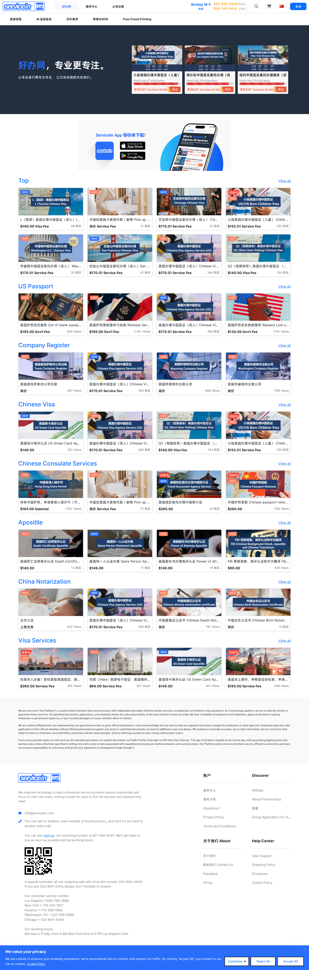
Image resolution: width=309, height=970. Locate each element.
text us (49, 835)
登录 (298, 6)
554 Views (74, 331)
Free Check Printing (137, 19)
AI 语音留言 (44, 19)
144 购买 (283, 272)
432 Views (74, 626)
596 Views (281, 686)
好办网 (66, 6)
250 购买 (283, 226)
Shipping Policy (263, 865)
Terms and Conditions (219, 826)
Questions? (211, 808)
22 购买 (215, 226)
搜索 (255, 808)
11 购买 (146, 567)
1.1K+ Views (281, 331)
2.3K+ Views (142, 331)
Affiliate (257, 790)
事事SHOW (100, 19)
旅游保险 (16, 19)
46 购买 (76, 226)
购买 (175, 89)
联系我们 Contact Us (218, 865)
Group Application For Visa (272, 817)
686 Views (212, 390)
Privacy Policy (213, 817)
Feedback (210, 874)
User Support (262, 856)
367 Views (74, 390)
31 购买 (145, 226)
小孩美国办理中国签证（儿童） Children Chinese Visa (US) (157, 77)
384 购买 (213, 272)
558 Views (281, 390)
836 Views (281, 567)
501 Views (143, 686)
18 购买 (215, 567)
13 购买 (76, 567)
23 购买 (214, 508)
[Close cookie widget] (305, 949)
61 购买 (145, 272)
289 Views (74, 686)
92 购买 (76, 272)
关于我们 (209, 856)
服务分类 (209, 799)
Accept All (290, 961)
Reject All (263, 961)
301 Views (74, 449)
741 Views (213, 626)
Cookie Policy (36, 964)
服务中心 (92, 6)
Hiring (207, 883)
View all (284, 181)
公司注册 (118, 6)
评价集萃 (72, 19)
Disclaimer (260, 874)
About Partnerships (266, 799)
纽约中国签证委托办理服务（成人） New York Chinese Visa (263, 77)
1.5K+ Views (73, 508)
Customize (235, 961)
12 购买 (284, 626)
